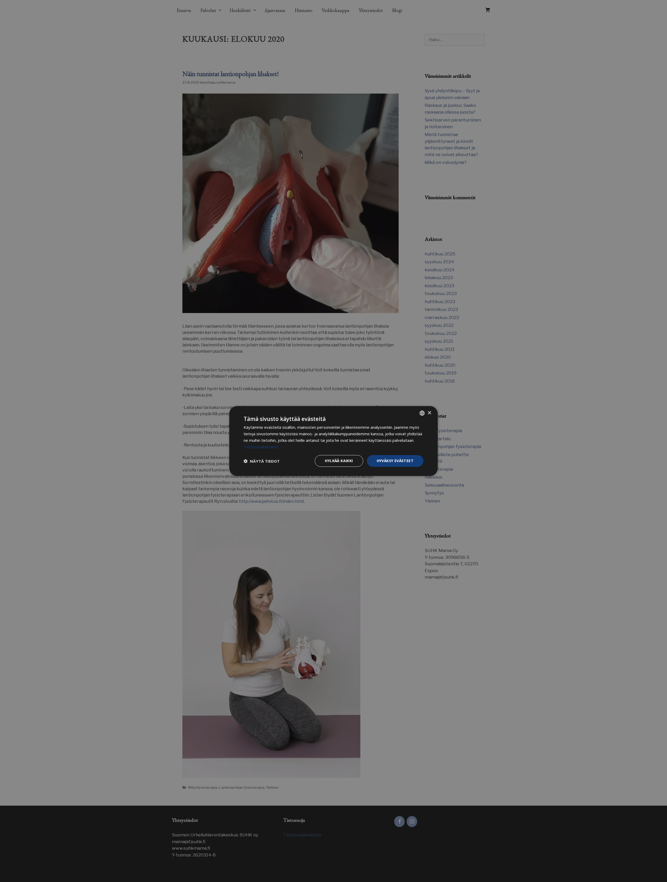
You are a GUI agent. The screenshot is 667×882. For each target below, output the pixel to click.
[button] (262, 461)
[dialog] (333, 441)
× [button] (429, 413)
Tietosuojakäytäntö (261, 446)
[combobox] (422, 413)
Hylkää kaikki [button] (339, 460)
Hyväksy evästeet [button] (395, 460)
